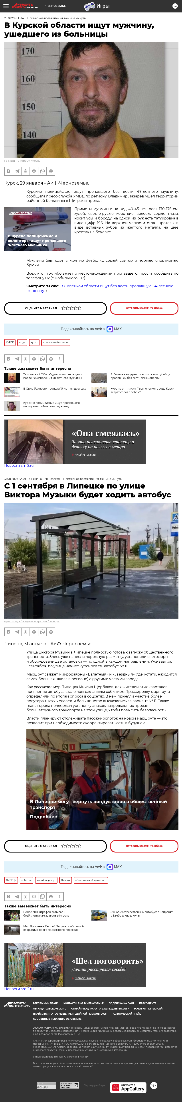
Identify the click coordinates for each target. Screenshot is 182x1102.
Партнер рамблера (94, 1085)
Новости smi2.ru (19, 465)
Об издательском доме (49, 1008)
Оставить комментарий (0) (144, 308)
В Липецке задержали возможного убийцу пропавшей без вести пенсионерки (140, 376)
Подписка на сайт (121, 1003)
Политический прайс (126, 1013)
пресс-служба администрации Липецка (31, 621)
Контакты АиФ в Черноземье (83, 1003)
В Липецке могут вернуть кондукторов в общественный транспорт (98, 804)
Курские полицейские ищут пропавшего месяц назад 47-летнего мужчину (51, 404)
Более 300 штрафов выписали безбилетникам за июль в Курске (46, 913)
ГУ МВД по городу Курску (22, 160)
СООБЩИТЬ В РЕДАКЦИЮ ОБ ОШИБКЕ (57, 1019)
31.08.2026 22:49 (15, 479)
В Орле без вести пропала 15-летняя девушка (54, 388)
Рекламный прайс (45, 1003)
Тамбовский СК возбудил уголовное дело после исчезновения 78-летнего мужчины (52, 376)
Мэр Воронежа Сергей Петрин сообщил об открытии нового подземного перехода (53, 928)
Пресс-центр (147, 1003)
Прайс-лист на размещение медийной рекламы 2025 (70, 1013)
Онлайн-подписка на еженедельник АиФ (100, 1008)
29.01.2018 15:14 (14, 18)
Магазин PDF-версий (148, 1008)
